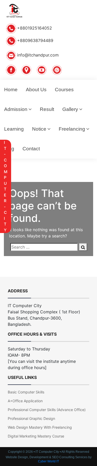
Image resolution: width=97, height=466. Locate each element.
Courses (64, 89)
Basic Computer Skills (26, 392)
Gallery (70, 109)
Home (11, 89)
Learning (14, 129)
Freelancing (72, 129)
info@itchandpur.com (38, 55)
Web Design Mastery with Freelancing (40, 427)
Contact (31, 148)
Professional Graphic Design (31, 418)
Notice (39, 129)
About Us (36, 89)
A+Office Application (25, 401)
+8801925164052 (34, 28)
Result (47, 109)
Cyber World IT (48, 461)
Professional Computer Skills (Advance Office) (47, 409)
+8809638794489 (35, 40)
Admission (15, 109)
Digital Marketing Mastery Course (36, 436)
